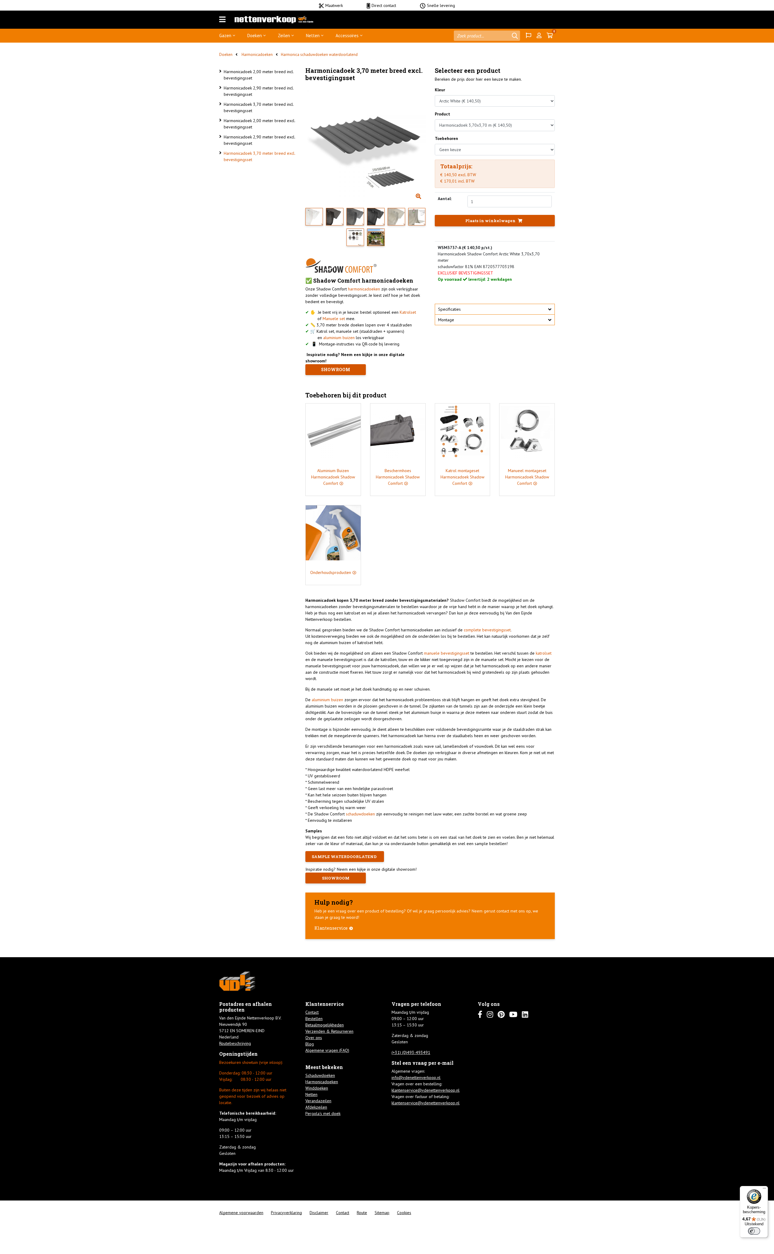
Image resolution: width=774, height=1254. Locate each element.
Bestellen (314, 1018)
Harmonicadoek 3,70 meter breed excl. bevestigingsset (259, 156)
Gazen (225, 35)
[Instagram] (490, 1014)
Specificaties (449, 309)
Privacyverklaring (286, 1212)
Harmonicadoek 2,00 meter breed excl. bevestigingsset (259, 124)
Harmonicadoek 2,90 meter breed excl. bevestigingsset (259, 140)
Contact (312, 1012)
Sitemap (382, 1212)
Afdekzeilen (316, 1107)
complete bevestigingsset (487, 630)
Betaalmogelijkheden (324, 1025)
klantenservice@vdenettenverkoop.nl (426, 1090)
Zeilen (284, 35)
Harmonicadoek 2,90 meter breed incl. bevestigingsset (259, 91)
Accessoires (347, 35)
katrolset (543, 653)
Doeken (254, 35)
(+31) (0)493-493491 (411, 1052)
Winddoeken (316, 1088)
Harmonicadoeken (257, 54)
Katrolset (408, 312)
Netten (313, 35)
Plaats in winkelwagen (490, 220)
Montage (446, 319)
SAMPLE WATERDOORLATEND (345, 856)
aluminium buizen (339, 337)
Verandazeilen (318, 1100)
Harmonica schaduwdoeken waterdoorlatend (319, 54)
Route (362, 1212)
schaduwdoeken (360, 814)
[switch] (754, 1231)
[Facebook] (480, 1014)
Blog (309, 1044)
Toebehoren (446, 138)
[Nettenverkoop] (274, 19)
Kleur (440, 89)
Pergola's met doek (322, 1113)
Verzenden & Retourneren (329, 1031)
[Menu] (222, 19)
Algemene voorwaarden (241, 1212)
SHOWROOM (335, 369)
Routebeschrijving (235, 1043)
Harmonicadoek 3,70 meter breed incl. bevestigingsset (259, 107)
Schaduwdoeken (320, 1075)
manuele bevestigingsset (447, 653)
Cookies (404, 1212)
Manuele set (334, 318)
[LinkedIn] (525, 1014)
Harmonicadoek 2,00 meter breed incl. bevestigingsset (259, 75)
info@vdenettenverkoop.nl (416, 1077)
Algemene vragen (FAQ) (327, 1050)
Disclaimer (319, 1212)
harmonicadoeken (364, 289)
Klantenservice (331, 928)
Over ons (313, 1037)
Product (442, 114)
